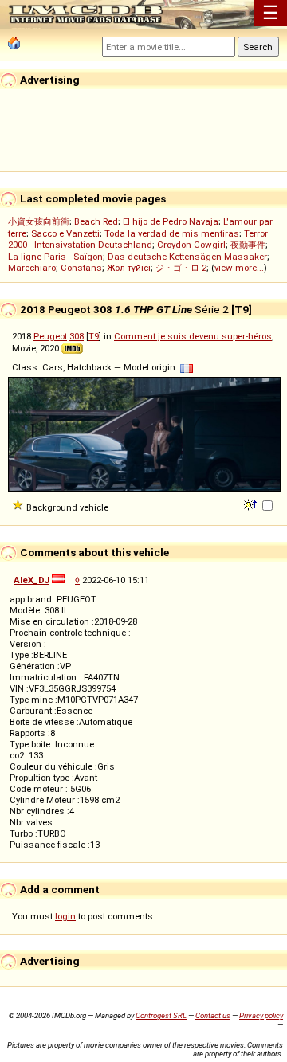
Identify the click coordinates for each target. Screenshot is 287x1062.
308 (76, 336)
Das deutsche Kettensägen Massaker (187, 256)
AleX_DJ (31, 580)
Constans (81, 267)
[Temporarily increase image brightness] (251, 503)
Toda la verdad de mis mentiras (171, 233)
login (65, 916)
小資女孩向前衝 (38, 221)
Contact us (212, 1015)
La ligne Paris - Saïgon (55, 256)
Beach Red (96, 221)
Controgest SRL (161, 1015)
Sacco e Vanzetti (65, 233)
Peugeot (50, 336)
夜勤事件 (247, 244)
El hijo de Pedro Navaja (170, 221)
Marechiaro (32, 267)
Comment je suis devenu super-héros (193, 336)
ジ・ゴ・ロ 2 (180, 267)
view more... (239, 267)
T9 (93, 336)
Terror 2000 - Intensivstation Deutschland (138, 239)
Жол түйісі (129, 267)
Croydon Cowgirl (191, 244)
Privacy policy (261, 1015)
